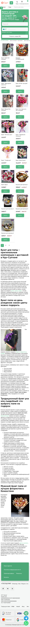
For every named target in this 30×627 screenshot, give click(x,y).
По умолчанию (4, 40)
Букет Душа (4, 184)
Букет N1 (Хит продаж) (21, 83)
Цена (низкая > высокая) (16, 40)
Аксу (23, 606)
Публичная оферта (9, 573)
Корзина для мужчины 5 (22, 208)
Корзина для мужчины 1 (22, 184)
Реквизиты (19, 573)
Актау (28, 606)
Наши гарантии (8, 565)
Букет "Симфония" (6, 160)
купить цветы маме (16, 290)
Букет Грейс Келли (20, 160)
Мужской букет (5, 416)
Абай (12, 606)
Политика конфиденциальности (12, 569)
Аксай (18, 606)
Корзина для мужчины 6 (7, 233)
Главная (3, 7)
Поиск (17, 3)
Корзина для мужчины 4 (7, 208)
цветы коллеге (24, 543)
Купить (5, 65)
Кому (10, 7)
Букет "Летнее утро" (6, 134)
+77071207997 (6, 583)
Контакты (6, 577)
